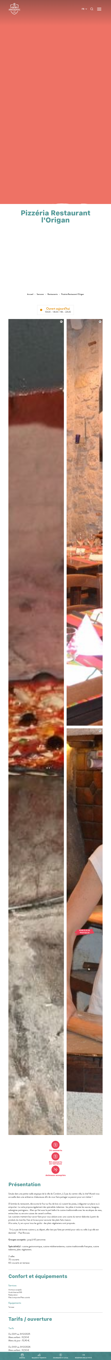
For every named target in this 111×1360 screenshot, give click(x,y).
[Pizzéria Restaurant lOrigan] (36, 1134)
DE (83, 15)
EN (83, 12)
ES (83, 18)
